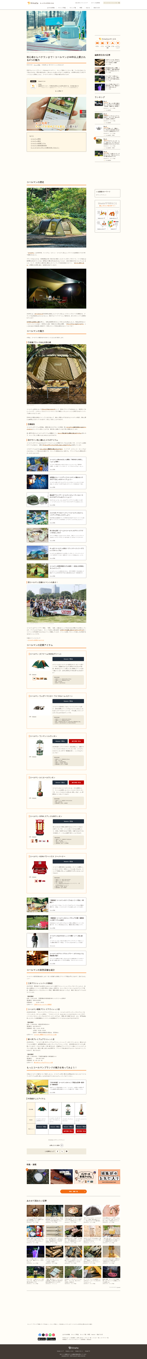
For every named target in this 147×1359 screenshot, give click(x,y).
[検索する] (119, 2)
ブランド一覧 (88, 1337)
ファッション (52, 945)
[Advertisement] (41, 166)
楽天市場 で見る (76, 741)
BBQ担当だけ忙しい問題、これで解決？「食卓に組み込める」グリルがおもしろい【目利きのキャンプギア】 (113, 69)
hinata (40, 84)
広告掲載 (73, 1337)
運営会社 (89, 1339)
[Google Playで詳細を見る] (51, 1339)
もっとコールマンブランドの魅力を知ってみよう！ (45, 147)
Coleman (51, 1140)
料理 (81, 7)
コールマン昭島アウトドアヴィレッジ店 (45, 1034)
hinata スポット (79, 1351)
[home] (73, 1348)
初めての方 (97, 7)
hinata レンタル (69, 1351)
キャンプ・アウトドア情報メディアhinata (37, 1324)
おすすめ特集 (51, 7)
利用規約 (65, 1339)
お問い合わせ (80, 1337)
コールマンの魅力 (36, 141)
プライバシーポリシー (73, 1339)
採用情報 (83, 1339)
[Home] (41, 3)
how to (88, 7)
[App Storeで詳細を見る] (42, 1339)
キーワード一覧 (104, 1337)
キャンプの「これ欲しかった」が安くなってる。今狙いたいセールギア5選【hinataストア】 (113, 78)
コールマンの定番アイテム (38, 143)
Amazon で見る (68, 659)
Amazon (34, 674)
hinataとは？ (66, 1337)
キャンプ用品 (62, 7)
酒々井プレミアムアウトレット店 (43, 1062)
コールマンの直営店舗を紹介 (39, 145)
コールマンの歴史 (36, 139)
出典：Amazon (30, 248)
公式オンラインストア (82, 2)
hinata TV (87, 1351)
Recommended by (113, 1287)
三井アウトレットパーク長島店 (42, 1004)
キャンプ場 (73, 7)
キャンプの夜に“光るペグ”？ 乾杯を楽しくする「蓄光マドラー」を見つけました (113, 86)
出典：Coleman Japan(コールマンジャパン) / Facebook (40, 52)
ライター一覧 (96, 1337)
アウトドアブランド (59, 1140)
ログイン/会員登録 (95, 2)
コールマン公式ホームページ (36, 640)
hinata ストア (60, 1351)
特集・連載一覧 (73, 1191)
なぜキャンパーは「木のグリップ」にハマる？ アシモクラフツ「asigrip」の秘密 (113, 61)
